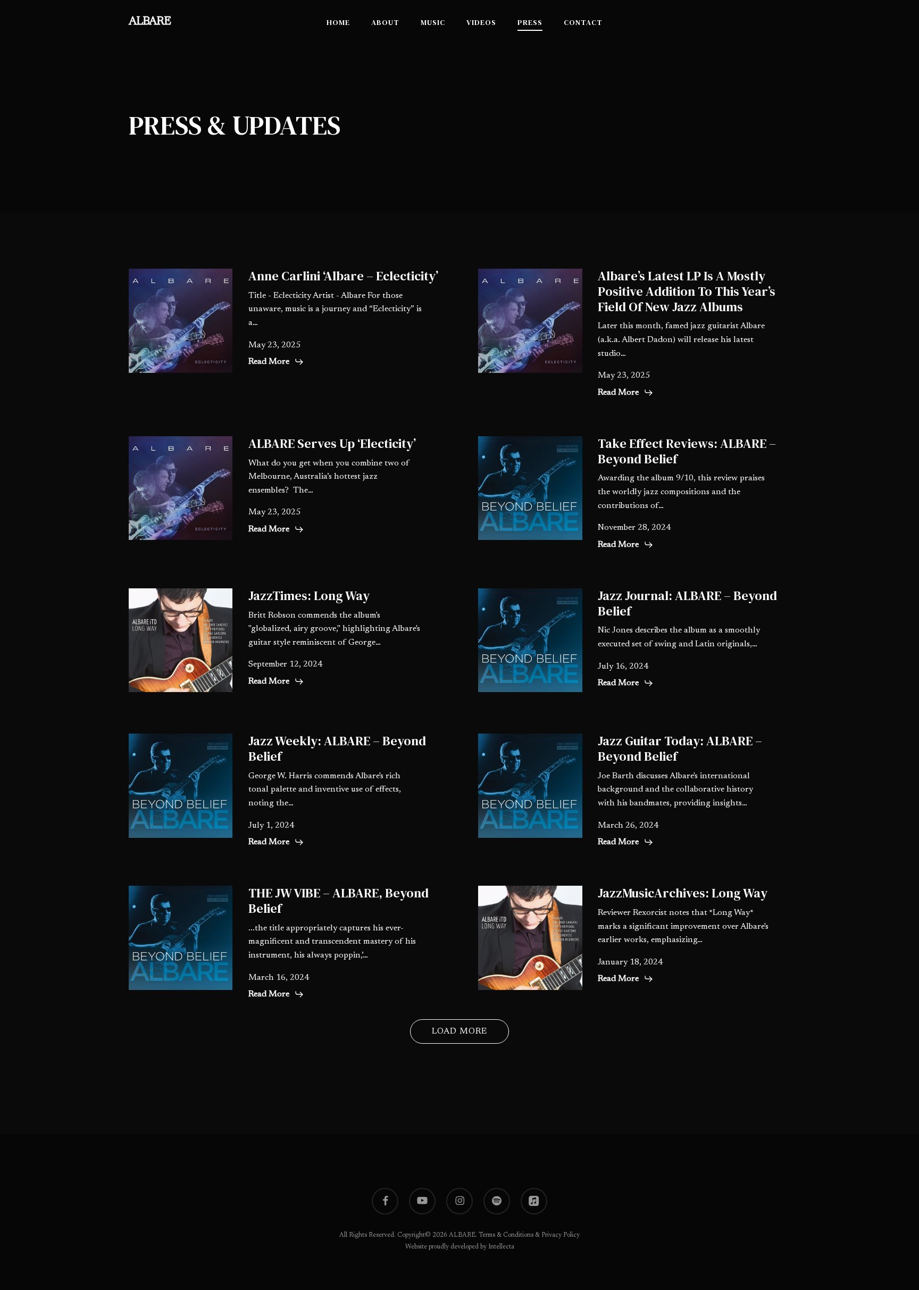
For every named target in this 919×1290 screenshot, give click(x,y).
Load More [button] (459, 1031)
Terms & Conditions (506, 1235)
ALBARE (150, 22)
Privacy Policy (560, 1235)
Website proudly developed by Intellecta (459, 1247)
